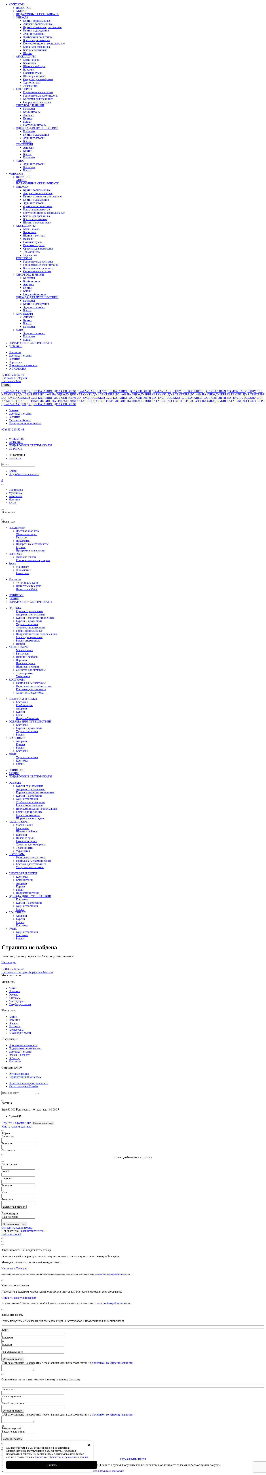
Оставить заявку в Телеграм (18, 1297)
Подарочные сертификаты (32, 543)
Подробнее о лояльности (24, 474)
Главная (13, 410)
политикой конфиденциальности (113, 1273)
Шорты (27, 53)
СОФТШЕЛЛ (24, 144)
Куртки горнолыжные (36, 20)
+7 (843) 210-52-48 (12, 374)
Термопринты (31, 82)
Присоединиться (11, 1454)
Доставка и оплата (20, 355)
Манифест (22, 566)
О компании (23, 570)
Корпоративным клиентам (25, 423)
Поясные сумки (33, 72)
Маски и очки (31, 59)
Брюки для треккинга (36, 46)
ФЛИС (20, 160)
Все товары (16, 489)
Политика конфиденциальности (28, 1083)
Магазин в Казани (20, 420)
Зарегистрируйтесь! (32, 1230)
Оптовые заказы (26, 557)
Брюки (27, 121)
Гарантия (14, 358)
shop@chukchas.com (40, 972)
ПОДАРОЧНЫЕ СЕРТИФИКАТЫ (37, 14)
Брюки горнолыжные (36, 40)
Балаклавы (29, 63)
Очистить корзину (43, 1123)
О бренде (14, 1058)
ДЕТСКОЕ (15, 346)
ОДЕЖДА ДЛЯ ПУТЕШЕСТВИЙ (37, 128)
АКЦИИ (21, 10)
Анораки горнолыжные (37, 23)
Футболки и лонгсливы (37, 37)
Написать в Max (11, 381)
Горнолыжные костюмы (38, 92)
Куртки (27, 118)
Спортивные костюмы (37, 102)
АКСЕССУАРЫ (26, 56)
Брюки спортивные (35, 50)
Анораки (28, 115)
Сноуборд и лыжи (20, 1004)
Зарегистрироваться (14, 1206)
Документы (23, 540)
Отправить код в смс (14, 1224)
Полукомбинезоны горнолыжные (44, 43)
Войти (13, 470)
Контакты (15, 352)
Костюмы (29, 108)
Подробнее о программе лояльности (104, 1471)
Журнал (21, 547)
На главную (8, 962)
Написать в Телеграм (14, 972)
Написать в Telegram (14, 378)
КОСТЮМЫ (24, 89)
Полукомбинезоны (34, 124)
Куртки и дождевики (36, 30)
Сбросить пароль (12, 1439)
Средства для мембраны (38, 79)
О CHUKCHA (17, 368)
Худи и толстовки (34, 33)
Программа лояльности (23, 365)
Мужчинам (15, 492)
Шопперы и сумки (34, 76)
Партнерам (15, 362)
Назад (6, 384)
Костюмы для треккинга (38, 98)
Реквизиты (22, 573)
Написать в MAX (26, 589)
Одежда (13, 994)
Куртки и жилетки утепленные (42, 27)
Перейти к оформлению (16, 1122)
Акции (13, 988)
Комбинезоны (31, 111)
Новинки (14, 499)
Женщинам (15, 496)
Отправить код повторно (16, 1227)
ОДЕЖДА (22, 17)
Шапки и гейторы (34, 66)
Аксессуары (16, 1001)
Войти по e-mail (11, 1234)
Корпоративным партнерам (33, 560)
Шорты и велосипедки (37, 222)
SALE (12, 502)
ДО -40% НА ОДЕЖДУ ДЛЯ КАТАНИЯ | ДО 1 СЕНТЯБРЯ (38, 391)
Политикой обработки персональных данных (61, 1456)
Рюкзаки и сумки (34, 245)
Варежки (28, 69)
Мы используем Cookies (23, 1086)
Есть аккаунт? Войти (133, 1458)
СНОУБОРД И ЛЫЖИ (30, 105)
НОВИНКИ (23, 7)
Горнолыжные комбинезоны (40, 95)
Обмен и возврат (26, 534)
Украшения (30, 85)
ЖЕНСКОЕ (16, 173)
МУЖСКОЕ (16, 4)
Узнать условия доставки (16, 1126)
